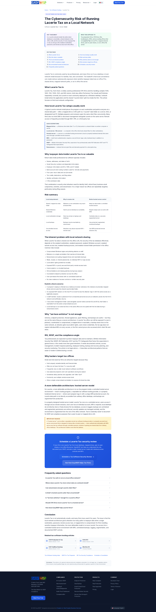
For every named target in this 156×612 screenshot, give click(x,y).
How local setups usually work (88, 55)
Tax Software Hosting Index (52, 555)
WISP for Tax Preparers (68, 555)
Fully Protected (97, 583)
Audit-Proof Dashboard (62, 591)
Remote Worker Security (81, 591)
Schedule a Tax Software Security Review (77, 457)
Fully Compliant (97, 580)
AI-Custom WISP (61, 580)
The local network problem (56, 59)
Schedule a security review (87, 64)
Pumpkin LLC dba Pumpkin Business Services (69, 608)
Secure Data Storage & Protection (80, 595)
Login (95, 2)
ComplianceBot (60, 594)
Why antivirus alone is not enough (89, 59)
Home (46, 10)
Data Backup (78, 583)
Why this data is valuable (55, 57)
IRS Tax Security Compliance (85, 555)
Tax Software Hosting (55, 10)
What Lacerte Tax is (54, 55)
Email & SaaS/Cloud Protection (79, 587)
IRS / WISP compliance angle (57, 62)
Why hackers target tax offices (88, 62)
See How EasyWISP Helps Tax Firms (78, 463)
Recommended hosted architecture (59, 64)
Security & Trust (115, 580)
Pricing (78, 2)
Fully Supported (97, 586)
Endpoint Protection (79, 580)
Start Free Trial (119, 2)
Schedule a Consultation (101, 555)
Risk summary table (85, 57)
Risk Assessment (61, 583)
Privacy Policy (114, 583)
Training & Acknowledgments (61, 587)
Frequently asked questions (56, 67)
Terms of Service (115, 586)
